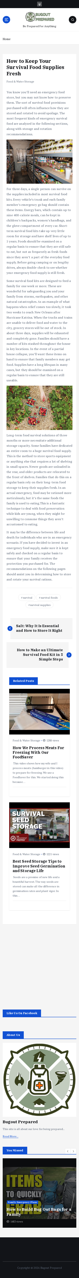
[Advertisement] (39, 964)
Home (7, 39)
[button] (68, 1151)
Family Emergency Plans (22, 1202)
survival (27, 597)
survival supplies (40, 605)
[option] (39, 1193)
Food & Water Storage (20, 81)
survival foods (49, 597)
